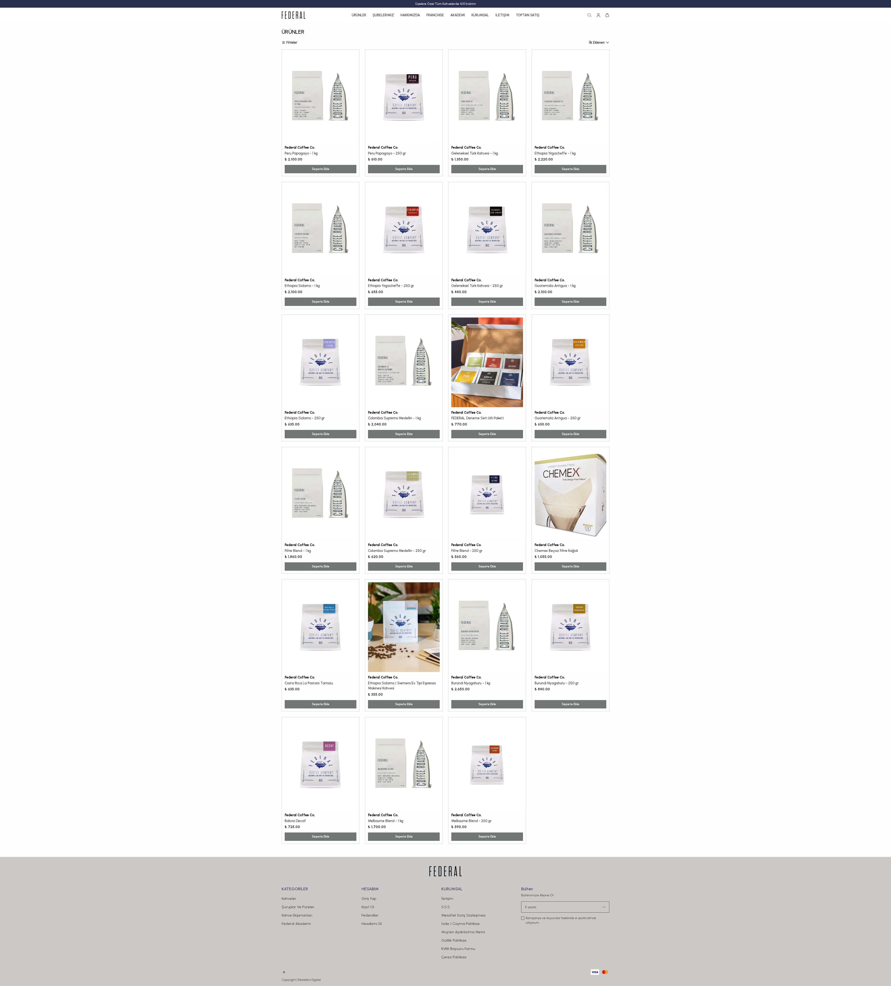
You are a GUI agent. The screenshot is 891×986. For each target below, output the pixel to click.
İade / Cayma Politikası (460, 923)
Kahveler (289, 898)
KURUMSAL (480, 15)
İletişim (447, 898)
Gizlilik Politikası (453, 940)
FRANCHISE (435, 15)
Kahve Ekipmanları (297, 915)
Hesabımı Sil (372, 923)
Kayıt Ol (368, 907)
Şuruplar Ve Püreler (298, 907)
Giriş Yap (369, 898)
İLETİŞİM (502, 15)
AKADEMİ (457, 15)
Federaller (370, 915)
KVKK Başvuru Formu (458, 949)
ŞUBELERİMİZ (383, 15)
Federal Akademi (296, 923)
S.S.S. (445, 907)
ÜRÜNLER (359, 15)
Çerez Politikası (453, 957)
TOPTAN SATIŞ (527, 15)
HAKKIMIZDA (410, 15)
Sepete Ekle (320, 169)
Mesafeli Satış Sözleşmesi (463, 915)
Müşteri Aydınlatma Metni (463, 932)
